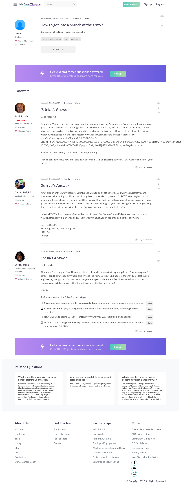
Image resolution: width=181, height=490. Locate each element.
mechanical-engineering (51, 39)
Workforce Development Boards (109, 447)
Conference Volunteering (105, 461)
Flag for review (144, 167)
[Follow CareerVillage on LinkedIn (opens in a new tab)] (134, 468)
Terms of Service (140, 447)
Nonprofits (98, 434)
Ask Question (131, 4)
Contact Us (20, 457)
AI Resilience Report (142, 434)
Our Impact (21, 434)
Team (17, 438)
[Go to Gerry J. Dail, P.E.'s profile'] (21, 185)
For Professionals (63, 434)
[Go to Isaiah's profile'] (21, 26)
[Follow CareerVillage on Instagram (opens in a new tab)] (134, 474)
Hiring (18, 443)
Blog (17, 447)
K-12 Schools (99, 429)
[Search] (73, 4)
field (66, 39)
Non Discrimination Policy (144, 457)
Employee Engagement (104, 443)
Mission (19, 429)
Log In (159, 4)
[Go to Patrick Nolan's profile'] (21, 109)
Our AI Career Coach (25, 461)
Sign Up (148, 4)
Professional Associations (105, 457)
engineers (75, 39)
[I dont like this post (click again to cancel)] (162, 25)
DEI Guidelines (139, 443)
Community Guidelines (143, 438)
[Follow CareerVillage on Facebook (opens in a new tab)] (134, 463)
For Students (60, 429)
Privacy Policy (138, 452)
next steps (80, 297)
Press (18, 452)
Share (86, 18)
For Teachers (60, 438)
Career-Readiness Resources (146, 429)
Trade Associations (102, 452)
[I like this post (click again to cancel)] (162, 16)
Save (150, 303)
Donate (57, 443)
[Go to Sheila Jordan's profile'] (21, 257)
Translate (77, 18)
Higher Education (101, 438)
